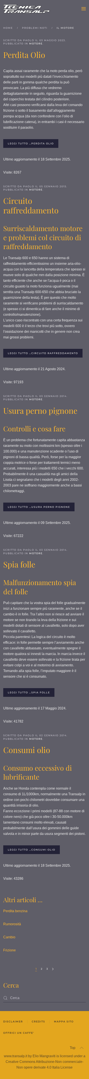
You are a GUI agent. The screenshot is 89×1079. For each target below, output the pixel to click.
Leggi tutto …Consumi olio (31, 849)
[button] (83, 8)
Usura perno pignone (40, 410)
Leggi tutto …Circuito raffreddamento (43, 353)
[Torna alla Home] (26, 8)
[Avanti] (53, 969)
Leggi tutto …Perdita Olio (31, 143)
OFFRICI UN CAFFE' (18, 1032)
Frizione (9, 950)
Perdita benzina (15, 911)
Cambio (9, 937)
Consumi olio (26, 749)
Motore (36, 43)
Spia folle (19, 564)
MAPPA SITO (64, 1021)
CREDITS (38, 1021)
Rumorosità (12, 924)
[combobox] (44, 998)
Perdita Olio (24, 54)
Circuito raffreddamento (31, 205)
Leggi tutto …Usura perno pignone (39, 506)
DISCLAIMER (13, 1021)
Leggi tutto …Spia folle (29, 692)
